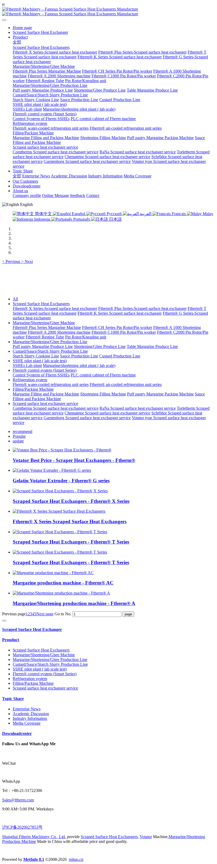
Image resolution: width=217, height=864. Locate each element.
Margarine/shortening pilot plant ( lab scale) (79, 365)
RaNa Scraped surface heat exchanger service (138, 408)
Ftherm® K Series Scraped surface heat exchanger (120, 313)
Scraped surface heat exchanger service (45, 403)
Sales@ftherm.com (18, 800)
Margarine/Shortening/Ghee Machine (44, 322)
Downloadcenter (17, 733)
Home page (22, 27)
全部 (17, 42)
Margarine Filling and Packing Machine (46, 394)
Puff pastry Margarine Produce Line (43, 346)
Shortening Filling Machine (103, 394)
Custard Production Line (119, 356)
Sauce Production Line (79, 356)
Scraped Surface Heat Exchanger (32, 629)
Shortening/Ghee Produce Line (100, 346)
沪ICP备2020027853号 (22, 827)
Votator (146, 836)
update (18, 441)
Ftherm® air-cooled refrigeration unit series (126, 384)
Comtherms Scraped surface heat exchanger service (55, 408)
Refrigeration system (30, 379)
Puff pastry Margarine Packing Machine (160, 394)
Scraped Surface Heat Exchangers (41, 303)
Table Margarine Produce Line (152, 346)
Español (78, 213)
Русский (114, 213)
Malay (207, 213)
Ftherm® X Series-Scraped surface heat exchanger (55, 308)
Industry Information (30, 718)
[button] (11, 261)
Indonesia (42, 219)
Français (179, 213)
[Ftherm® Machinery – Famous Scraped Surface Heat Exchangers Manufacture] (108, 11)
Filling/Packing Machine (33, 389)
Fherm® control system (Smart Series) (44, 370)
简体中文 (43, 213)
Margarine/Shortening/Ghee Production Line (50, 341)
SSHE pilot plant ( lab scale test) (40, 360)
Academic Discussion (31, 713)
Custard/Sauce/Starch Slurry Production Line (50, 351)
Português (81, 219)
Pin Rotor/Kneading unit (85, 337)
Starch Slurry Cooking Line (36, 356)
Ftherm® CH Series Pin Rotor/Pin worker (117, 327)
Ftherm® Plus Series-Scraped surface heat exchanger (142, 308)
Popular (19, 436)
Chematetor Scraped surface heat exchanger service (107, 413)
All (15, 299)
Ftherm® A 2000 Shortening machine (59, 332)
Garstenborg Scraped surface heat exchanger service (87, 418)
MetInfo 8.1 (33, 859)
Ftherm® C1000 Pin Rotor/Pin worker (124, 332)
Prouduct (10, 640)
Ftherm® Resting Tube (45, 337)
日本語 (115, 219)
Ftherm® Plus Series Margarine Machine (47, 327)
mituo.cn (76, 859)
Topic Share (13, 698)
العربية (145, 213)
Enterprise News (26, 709)
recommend (22, 431)
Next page (44, 614)
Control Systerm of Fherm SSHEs (41, 375)
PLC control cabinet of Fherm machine (103, 375)
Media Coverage (26, 723)
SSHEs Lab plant (27, 365)
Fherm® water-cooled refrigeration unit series (51, 384)
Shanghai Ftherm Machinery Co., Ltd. (34, 836)
